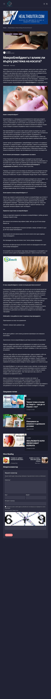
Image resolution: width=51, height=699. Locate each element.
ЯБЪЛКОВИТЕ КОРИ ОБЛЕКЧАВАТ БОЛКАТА (35, 443)
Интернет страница (10, 500)
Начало (4, 27)
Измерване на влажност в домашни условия (35, 423)
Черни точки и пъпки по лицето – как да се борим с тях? (35, 404)
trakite (8, 52)
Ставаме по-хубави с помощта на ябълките (17, 458)
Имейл (28, 495)
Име (6, 495)
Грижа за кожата (9, 34)
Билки (7, 436)
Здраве (20, 34)
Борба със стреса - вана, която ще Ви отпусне (34, 459)
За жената (15, 34)
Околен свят (8, 416)
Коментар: (8, 480)
